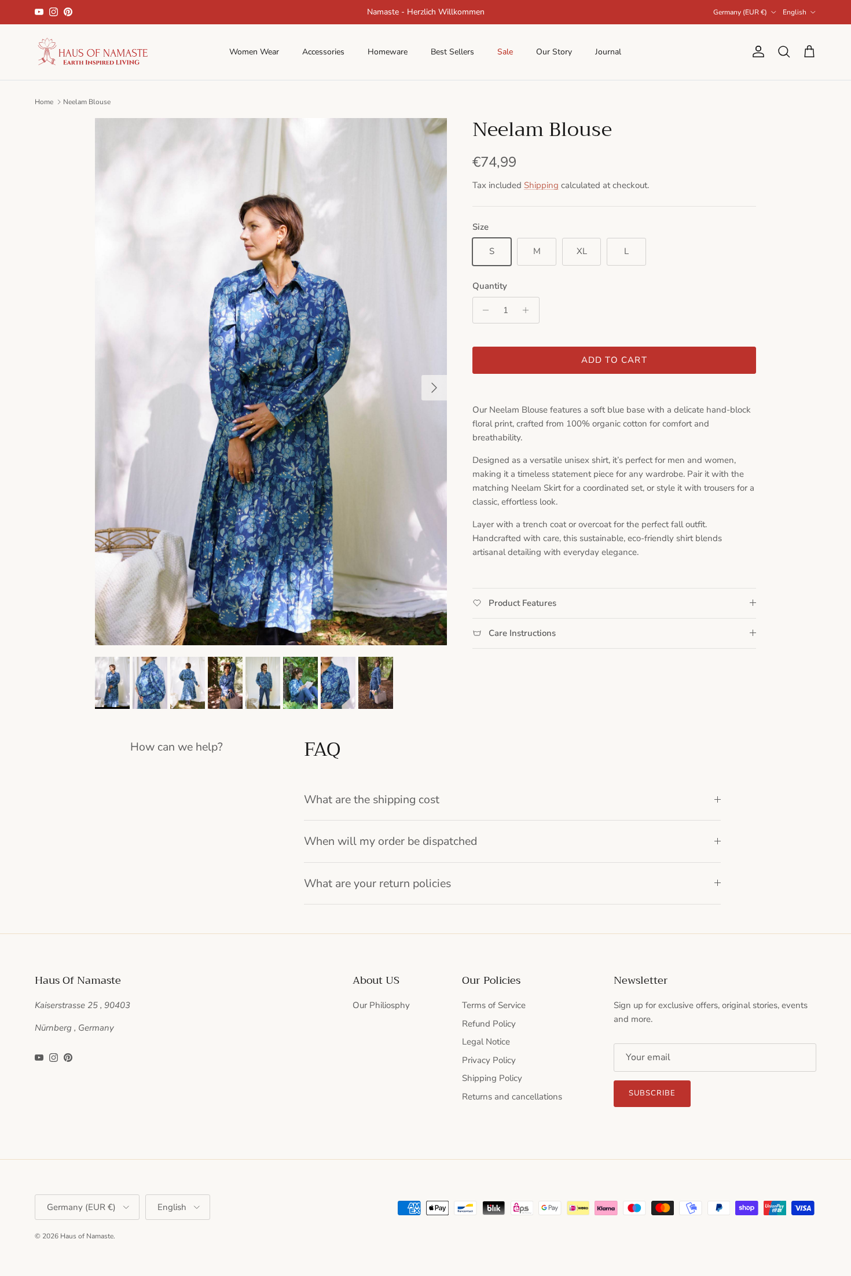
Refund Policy (489, 1023)
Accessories (323, 51)
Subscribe (652, 1093)
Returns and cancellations (512, 1096)
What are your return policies (377, 883)
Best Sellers (452, 51)
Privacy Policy (489, 1060)
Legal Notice (486, 1041)
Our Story (554, 51)
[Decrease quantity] (483, 310)
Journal (608, 51)
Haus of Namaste (86, 1236)
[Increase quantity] (529, 310)
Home (44, 101)
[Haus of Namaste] (93, 52)
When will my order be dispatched (390, 841)
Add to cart (614, 360)
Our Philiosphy (381, 1005)
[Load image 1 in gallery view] (271, 381)
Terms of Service (494, 1005)
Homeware (388, 51)
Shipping (541, 185)
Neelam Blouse (87, 101)
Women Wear (254, 51)
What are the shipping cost (371, 799)
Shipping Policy (492, 1078)
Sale (505, 51)
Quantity (489, 286)
